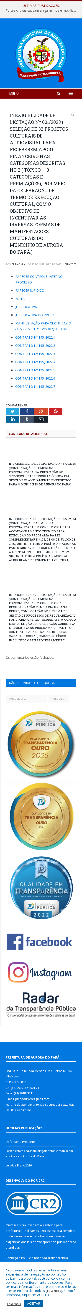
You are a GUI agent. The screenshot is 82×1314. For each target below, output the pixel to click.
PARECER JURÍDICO (29, 290)
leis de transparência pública (47, 1242)
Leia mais (54, 1290)
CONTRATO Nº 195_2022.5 (35, 370)
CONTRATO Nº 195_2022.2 (35, 345)
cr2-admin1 (19, 264)
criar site (33, 1225)
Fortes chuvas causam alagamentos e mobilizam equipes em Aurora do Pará (42, 10)
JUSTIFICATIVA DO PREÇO (34, 315)
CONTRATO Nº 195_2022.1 (35, 337)
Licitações (69, 264)
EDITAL (20, 298)
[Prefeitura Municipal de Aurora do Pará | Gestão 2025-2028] (41, 54)
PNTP (24, 1258)
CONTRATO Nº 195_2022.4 (35, 362)
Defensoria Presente (20, 1142)
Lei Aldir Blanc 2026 (19, 1165)
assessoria (54, 1231)
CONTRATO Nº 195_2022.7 (35, 386)
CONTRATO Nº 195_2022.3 (35, 354)
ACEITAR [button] (33, 1303)
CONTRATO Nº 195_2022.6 (35, 378)
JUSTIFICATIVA (26, 307)
